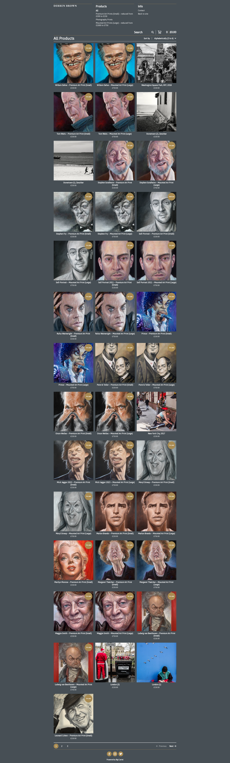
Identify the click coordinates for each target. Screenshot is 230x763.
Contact (141, 10)
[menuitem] (160, 38)
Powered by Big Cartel (115, 760)
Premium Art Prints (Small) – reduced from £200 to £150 (114, 15)
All (97, 10)
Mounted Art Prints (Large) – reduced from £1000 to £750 (114, 24)
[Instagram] (115, 753)
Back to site (143, 14)
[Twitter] (120, 753)
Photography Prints (104, 19)
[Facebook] (109, 753)
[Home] (65, 15)
